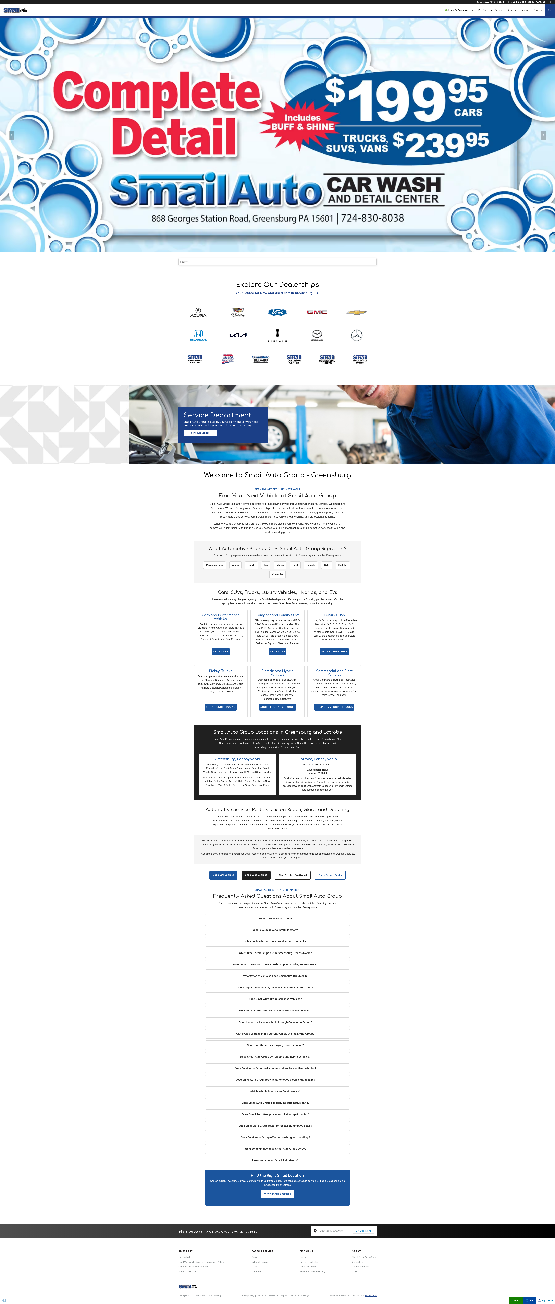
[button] (550, 10)
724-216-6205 (496, 2)
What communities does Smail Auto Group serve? (275, 1148)
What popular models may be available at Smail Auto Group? (275, 987)
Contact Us (357, 1262)
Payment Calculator (310, 1262)
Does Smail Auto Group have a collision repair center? (275, 1114)
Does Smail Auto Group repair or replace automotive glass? (275, 1125)
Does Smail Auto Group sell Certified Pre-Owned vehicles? (275, 1010)
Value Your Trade (308, 1266)
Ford (295, 565)
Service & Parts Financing (312, 1271)
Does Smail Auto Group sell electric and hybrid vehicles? (275, 1056)
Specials (511, 10)
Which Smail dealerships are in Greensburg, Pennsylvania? (275, 953)
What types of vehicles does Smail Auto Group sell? (275, 976)
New (473, 10)
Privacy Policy (248, 1296)
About (537, 10)
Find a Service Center (330, 875)
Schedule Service (200, 433)
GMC (326, 565)
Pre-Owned (484, 10)
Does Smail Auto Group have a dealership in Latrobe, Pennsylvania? (275, 964)
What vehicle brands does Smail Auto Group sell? (275, 941)
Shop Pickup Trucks (220, 707)
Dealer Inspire (371, 1296)
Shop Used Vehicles (256, 875)
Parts (254, 1266)
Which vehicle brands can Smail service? (275, 1091)
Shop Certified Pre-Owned (292, 875)
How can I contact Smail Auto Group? (275, 1160)
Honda (251, 565)
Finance (525, 10)
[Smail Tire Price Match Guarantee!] (277, 135)
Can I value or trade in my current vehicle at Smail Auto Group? (275, 1033)
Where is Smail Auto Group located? (275, 929)
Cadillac (342, 565)
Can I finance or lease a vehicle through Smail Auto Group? (275, 1022)
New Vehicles (185, 1257)
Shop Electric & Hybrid (277, 707)
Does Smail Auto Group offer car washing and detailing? (275, 1137)
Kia (266, 565)
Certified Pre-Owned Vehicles (193, 1266)
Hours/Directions (360, 1266)
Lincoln (311, 565)
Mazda (280, 565)
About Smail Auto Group (364, 1257)
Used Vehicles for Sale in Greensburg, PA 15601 (201, 1262)
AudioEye (295, 1296)
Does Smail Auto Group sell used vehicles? (275, 999)
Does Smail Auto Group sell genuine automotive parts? (275, 1102)
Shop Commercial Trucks (334, 707)
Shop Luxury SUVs (334, 651)
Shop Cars (220, 651)
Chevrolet (277, 574)
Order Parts (257, 1271)
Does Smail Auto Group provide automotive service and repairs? (275, 1079)
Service (498, 10)
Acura (235, 565)
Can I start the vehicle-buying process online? (275, 1045)
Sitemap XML (283, 1296)
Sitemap (271, 1296)
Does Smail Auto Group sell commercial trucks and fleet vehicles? (275, 1068)
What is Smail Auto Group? (275, 918)
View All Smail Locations (277, 1194)
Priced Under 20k (187, 1271)
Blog (354, 1271)
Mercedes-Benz (214, 565)
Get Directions (363, 1231)
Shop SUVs (277, 651)
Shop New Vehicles (223, 875)
